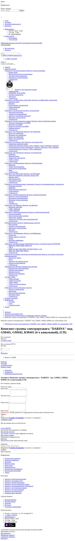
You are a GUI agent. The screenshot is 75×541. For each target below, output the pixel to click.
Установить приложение (13, 507)
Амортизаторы (13, 91)
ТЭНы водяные (14, 279)
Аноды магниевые (15, 214)
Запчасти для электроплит (33, 153)
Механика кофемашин (16, 240)
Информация (9, 300)
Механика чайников (15, 207)
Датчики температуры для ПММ (19, 123)
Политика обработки (12, 460)
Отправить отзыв (7, 420)
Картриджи (12, 291)
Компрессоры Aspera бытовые (19, 268)
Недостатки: (5, 402)
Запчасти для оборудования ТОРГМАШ (46, 244)
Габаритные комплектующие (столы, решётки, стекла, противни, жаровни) (34, 146)
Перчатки (12, 230)
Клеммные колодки (15, 186)
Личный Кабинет (10, 500)
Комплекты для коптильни (17, 228)
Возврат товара (10, 464)
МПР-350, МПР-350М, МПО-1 (19, 251)
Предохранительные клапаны (18, 216)
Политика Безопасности (13, 24)
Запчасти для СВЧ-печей (31, 174)
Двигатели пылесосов (16, 112)
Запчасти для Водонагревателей (38, 212)
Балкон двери (13, 72)
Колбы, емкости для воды (17, 237)
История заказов (10, 501)
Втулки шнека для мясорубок (18, 105)
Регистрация (13, 38)
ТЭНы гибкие (13, 282)
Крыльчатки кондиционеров (18, 198)
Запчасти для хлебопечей (31, 131)
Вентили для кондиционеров (18, 196)
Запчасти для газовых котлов (18, 261)
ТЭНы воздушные (15, 281)
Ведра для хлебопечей (16, 133)
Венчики (12, 103)
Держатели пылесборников (18, 114)
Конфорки (12, 154)
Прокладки (12, 235)
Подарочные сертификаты (13, 469)
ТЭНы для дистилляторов (17, 284)
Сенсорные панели (15, 181)
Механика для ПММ (15, 124)
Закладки (8, 503)
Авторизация (13, 40)
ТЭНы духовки (14, 160)
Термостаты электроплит (17, 158)
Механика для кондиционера (18, 200)
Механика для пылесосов (17, 117)
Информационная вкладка (13, 374)
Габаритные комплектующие (18, 144)
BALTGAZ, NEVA (15, 258)
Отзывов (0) (9, 372)
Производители (10, 467)
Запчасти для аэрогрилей (17, 226)
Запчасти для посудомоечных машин (43, 121)
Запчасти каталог (10, 69)
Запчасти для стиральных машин (26, 89)
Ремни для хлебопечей (16, 138)
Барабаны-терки (14, 102)
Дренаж (11, 202)
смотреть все (17, 55)
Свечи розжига (14, 191)
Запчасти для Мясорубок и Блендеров (44, 100)
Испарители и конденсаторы (18, 78)
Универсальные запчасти (31, 223)
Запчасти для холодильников (35, 70)
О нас (6, 20)
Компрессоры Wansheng (17, 273)
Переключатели (14, 156)
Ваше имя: (4, 388)
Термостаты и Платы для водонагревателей (23, 219)
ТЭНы (13, 277)
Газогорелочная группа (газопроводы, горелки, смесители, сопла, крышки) (34, 147)
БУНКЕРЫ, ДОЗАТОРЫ (17, 93)
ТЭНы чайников (14, 210)
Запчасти (8, 50)
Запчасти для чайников (30, 205)
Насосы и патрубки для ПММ (19, 126)
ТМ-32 (11, 247)
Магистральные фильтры (17, 293)
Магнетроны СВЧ (15, 179)
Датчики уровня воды (16, 95)
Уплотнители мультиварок (17, 168)
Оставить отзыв (6, 340)
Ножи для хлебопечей (16, 137)
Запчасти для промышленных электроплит (49, 184)
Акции (7, 307)
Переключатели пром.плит (17, 189)
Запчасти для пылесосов (31, 110)
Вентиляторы (13, 224)
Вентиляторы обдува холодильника (20, 74)
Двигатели (12, 96)
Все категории (9, 48)
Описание (8, 370)
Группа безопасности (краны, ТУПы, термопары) (25, 149)
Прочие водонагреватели (17, 263)
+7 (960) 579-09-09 (11, 59)
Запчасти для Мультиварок (33, 163)
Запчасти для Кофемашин (32, 233)
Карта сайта (9, 465)
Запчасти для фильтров (16, 289)
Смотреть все (13, 79)
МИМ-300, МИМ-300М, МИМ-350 (20, 245)
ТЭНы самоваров (14, 209)
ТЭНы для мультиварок (16, 167)
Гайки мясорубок (14, 107)
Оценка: (3, 414)
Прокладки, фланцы (15, 217)
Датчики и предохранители (18, 76)
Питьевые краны (14, 295)
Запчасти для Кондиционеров (36, 195)
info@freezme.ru (10, 517)
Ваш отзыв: (4, 411)
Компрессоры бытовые (29, 266)
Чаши (10, 170)
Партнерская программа (13, 471)
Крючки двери (13, 177)
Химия (11, 238)
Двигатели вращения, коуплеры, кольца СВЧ (23, 175)
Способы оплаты (14, 305)
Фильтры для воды (25, 288)
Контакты (8, 26)
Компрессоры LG (14, 272)
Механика (12, 165)
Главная (7, 67)
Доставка (8, 22)
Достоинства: (5, 395)
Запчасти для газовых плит (34, 142)
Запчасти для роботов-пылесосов (20, 116)
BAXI (10, 259)
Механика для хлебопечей (17, 135)
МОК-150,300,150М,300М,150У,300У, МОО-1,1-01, (25, 249)
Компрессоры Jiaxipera (16, 270)
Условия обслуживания (12, 458)
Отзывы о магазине (11, 298)
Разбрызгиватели (14, 128)
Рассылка (8, 505)
